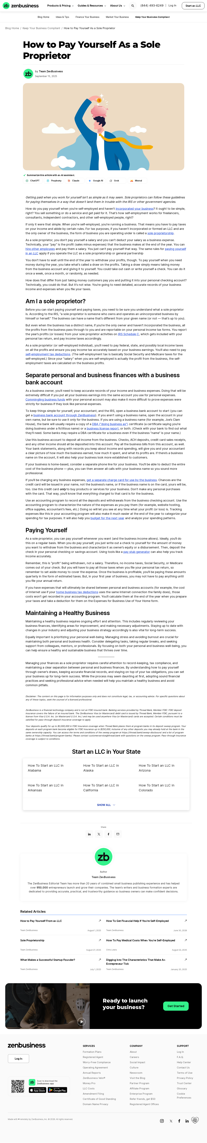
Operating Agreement (95, 1067)
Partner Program (139, 1083)
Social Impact (137, 1062)
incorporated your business (134, 208)
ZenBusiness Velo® (94, 1078)
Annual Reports (92, 1073)
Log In (172, 5)
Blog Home (43, 17)
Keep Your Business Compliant (41, 28)
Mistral (138, 180)
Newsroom (136, 1073)
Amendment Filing (93, 1094)
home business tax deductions (77, 592)
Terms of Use (184, 1073)
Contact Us (183, 1067)
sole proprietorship (160, 233)
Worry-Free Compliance (97, 1062)
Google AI (98, 180)
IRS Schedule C (128, 334)
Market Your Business (117, 17)
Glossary (182, 1088)
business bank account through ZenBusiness (64, 415)
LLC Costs (89, 1088)
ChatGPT (35, 180)
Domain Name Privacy (95, 1104)
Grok (116, 180)
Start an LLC (193, 5)
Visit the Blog (137, 1078)
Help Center (184, 1062)
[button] (81, 1022)
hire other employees (40, 249)
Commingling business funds (45, 399)
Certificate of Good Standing (99, 1099)
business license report (103, 428)
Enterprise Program (141, 1094)
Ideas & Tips (62, 17)
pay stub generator (136, 552)
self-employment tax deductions (48, 354)
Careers (134, 1057)
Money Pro (89, 1083)
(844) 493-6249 (151, 5)
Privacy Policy (185, 1078)
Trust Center (184, 1083)
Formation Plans (92, 1052)
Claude (75, 180)
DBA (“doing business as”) (110, 424)
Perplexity (56, 180)
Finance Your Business (87, 17)
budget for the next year (107, 518)
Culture (134, 1067)
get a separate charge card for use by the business (122, 480)
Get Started (176, 1006)
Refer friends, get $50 (142, 1099)
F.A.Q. (180, 1057)
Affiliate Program (139, 1088)
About (133, 1052)
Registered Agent (93, 1057)
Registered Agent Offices (144, 1104)
